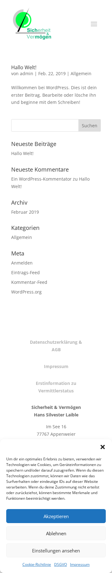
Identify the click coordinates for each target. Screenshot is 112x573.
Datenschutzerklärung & (56, 342)
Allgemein (81, 73)
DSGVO (60, 564)
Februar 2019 (25, 212)
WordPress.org (26, 292)
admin (26, 73)
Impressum (80, 564)
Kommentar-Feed (29, 282)
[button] (103, 447)
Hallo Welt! (23, 67)
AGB (56, 349)
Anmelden (22, 263)
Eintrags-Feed (25, 272)
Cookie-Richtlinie (36, 564)
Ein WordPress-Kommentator (41, 179)
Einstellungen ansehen (56, 550)
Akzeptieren (56, 516)
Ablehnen (56, 533)
